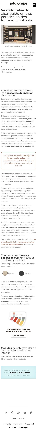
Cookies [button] (12, 428)
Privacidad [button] (29, 424)
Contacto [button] (7, 424)
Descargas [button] (17, 424)
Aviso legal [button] (23, 428)
